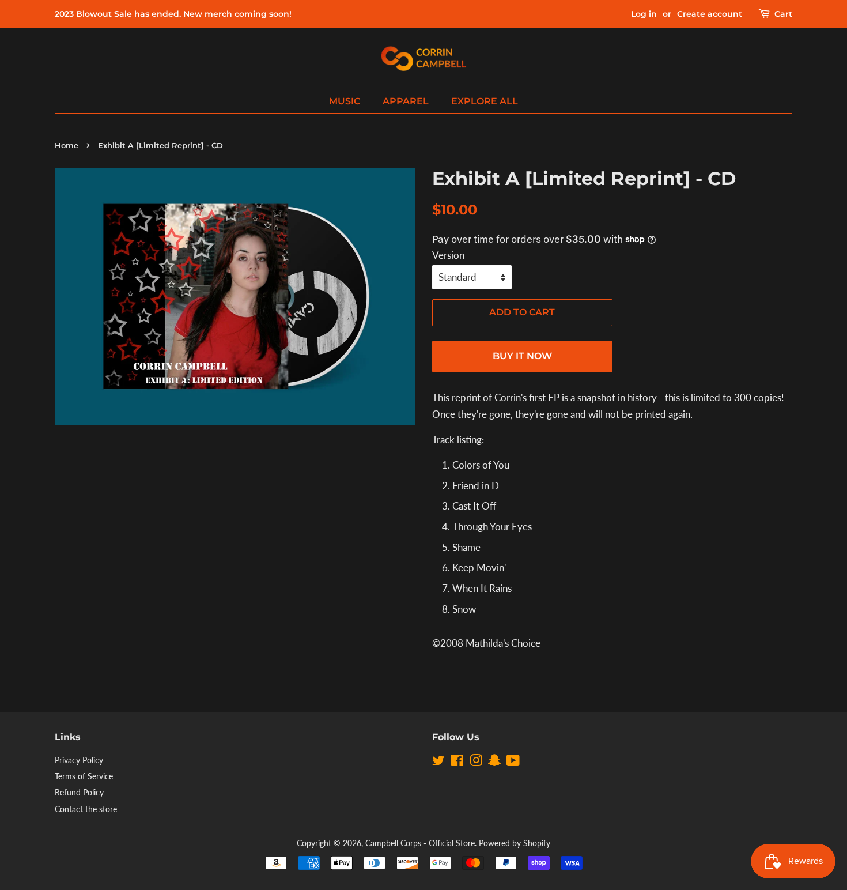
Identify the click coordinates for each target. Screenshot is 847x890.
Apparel (406, 101)
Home (66, 145)
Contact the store (86, 809)
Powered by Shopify (514, 843)
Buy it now (522, 355)
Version (448, 255)
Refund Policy (79, 792)
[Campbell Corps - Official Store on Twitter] (438, 762)
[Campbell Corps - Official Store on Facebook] (457, 762)
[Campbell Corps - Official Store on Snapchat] (494, 762)
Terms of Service (84, 776)
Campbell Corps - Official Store (420, 843)
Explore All (484, 101)
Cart (783, 14)
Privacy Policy (79, 760)
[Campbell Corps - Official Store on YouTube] (513, 762)
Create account (709, 14)
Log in (644, 14)
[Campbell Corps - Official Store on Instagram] (476, 762)
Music (344, 101)
